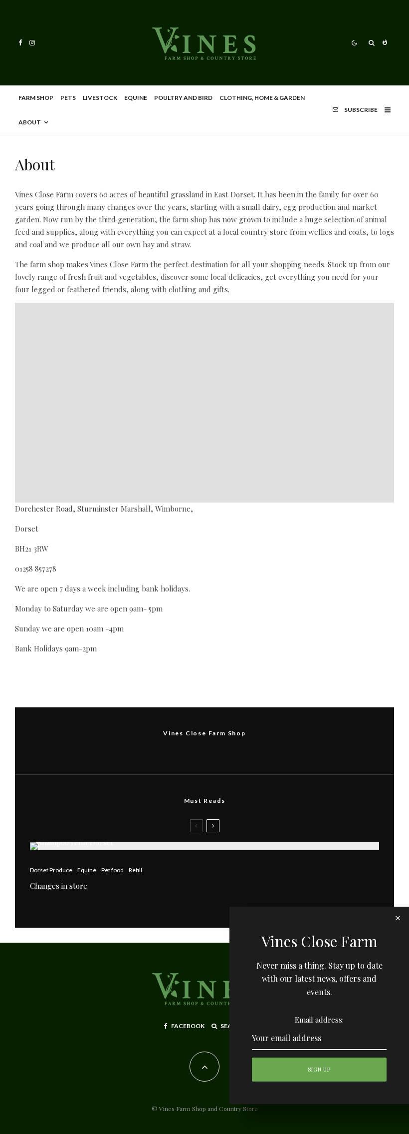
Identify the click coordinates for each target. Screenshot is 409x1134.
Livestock (100, 97)
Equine (135, 97)
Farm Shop (35, 97)
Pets (68, 97)
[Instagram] (32, 42)
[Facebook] (20, 42)
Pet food (112, 870)
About (29, 122)
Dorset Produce (51, 870)
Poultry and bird (183, 97)
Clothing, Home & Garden (262, 97)
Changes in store (58, 885)
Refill (135, 870)
